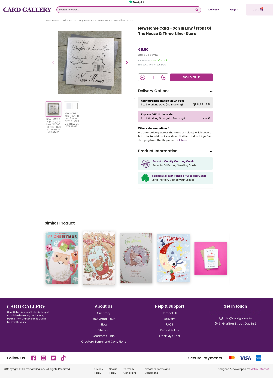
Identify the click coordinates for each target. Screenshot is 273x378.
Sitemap (103, 330)
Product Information (158, 151)
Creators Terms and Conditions (103, 342)
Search (196, 10)
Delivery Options (154, 90)
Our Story (103, 313)
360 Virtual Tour (103, 319)
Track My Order (169, 336)
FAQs (233, 9)
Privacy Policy (98, 371)
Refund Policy (169, 330)
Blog (103, 324)
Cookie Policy (113, 371)
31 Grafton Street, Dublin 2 (237, 323)
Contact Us (169, 313)
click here (181, 140)
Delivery (213, 9)
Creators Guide (104, 336)
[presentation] (53, 62)
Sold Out (191, 77)
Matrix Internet (259, 369)
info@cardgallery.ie (238, 318)
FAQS (169, 324)
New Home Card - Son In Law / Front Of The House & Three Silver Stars (174, 31)
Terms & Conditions (129, 371)
